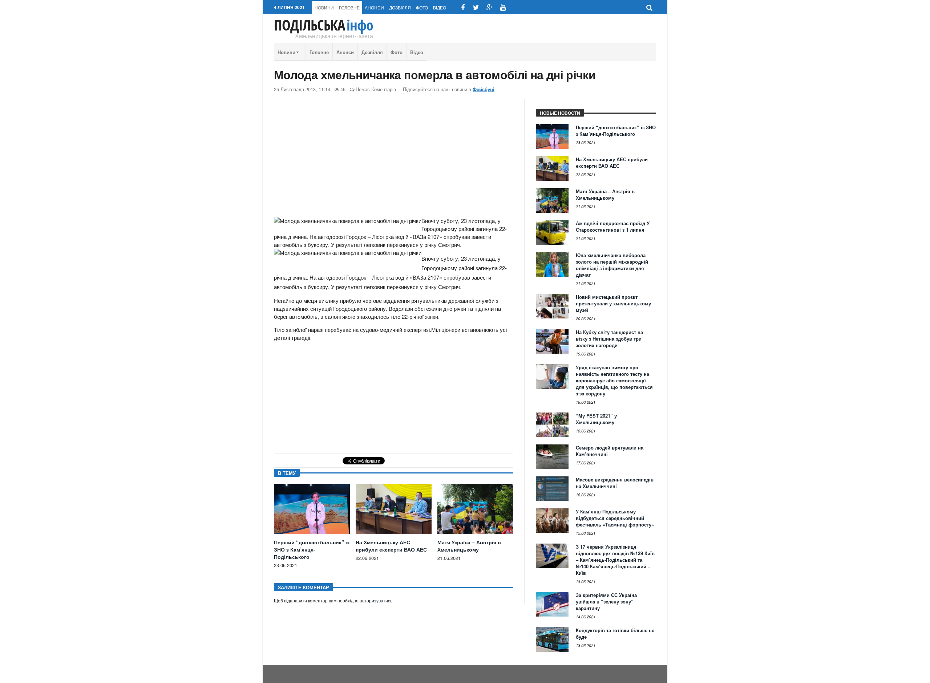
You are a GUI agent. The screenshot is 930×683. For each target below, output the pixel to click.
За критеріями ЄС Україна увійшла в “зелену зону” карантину (606, 601)
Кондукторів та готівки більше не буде (615, 633)
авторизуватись (376, 600)
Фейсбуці (483, 89)
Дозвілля (400, 7)
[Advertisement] (393, 161)
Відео (439, 7)
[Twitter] (476, 7)
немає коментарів (376, 89)
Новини (324, 7)
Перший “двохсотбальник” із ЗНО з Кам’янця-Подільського (311, 549)
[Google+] (489, 7)
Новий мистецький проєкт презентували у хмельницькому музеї (613, 303)
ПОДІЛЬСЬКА (323, 25)
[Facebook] (462, 7)
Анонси (374, 7)
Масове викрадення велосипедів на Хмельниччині (615, 482)
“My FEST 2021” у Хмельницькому (596, 419)
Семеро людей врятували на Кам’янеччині (609, 451)
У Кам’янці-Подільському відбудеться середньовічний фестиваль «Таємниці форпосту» (615, 518)
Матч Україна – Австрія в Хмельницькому (469, 545)
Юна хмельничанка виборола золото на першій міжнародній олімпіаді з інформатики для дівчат (612, 265)
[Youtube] (503, 7)
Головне (349, 7)
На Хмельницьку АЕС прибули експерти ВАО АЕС (391, 545)
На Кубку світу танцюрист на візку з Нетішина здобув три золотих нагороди (609, 339)
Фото (422, 7)
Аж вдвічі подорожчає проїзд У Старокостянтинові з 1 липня (613, 226)
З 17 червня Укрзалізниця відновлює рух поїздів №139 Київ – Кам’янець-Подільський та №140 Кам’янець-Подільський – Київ (615, 559)
